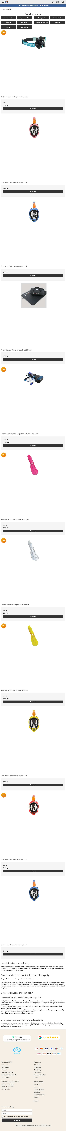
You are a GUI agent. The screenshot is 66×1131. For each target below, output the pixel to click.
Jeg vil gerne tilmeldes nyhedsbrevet (16, 1116)
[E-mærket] (17, 1053)
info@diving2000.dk (11, 1075)
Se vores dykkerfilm (39, 1089)
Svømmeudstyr (38, 1072)
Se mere (36, 1077)
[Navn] (17, 1110)
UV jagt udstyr (37, 1070)
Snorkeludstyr (37, 1067)
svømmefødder (49, 984)
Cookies (36, 1097)
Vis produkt (33, 108)
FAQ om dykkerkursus (39, 1094)
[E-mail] (17, 1113)
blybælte (17, 986)
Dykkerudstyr (37, 1064)
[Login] (58, 2)
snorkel (40, 984)
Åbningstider (37, 1084)
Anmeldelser (37, 1092)
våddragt (8, 986)
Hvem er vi (36, 1087)
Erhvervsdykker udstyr (40, 1075)
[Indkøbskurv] (62, 2)
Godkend (17, 1120)
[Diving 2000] (6, 1)
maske (36, 984)
